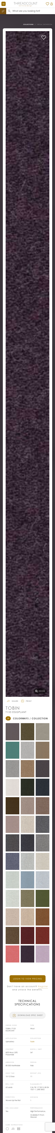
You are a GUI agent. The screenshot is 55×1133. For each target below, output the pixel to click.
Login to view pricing (27, 978)
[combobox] (33, 11)
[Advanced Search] (3, 11)
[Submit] (9, 11)
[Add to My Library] (44, 37)
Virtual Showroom (44, 24)
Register (43, 986)
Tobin (32, 1042)
